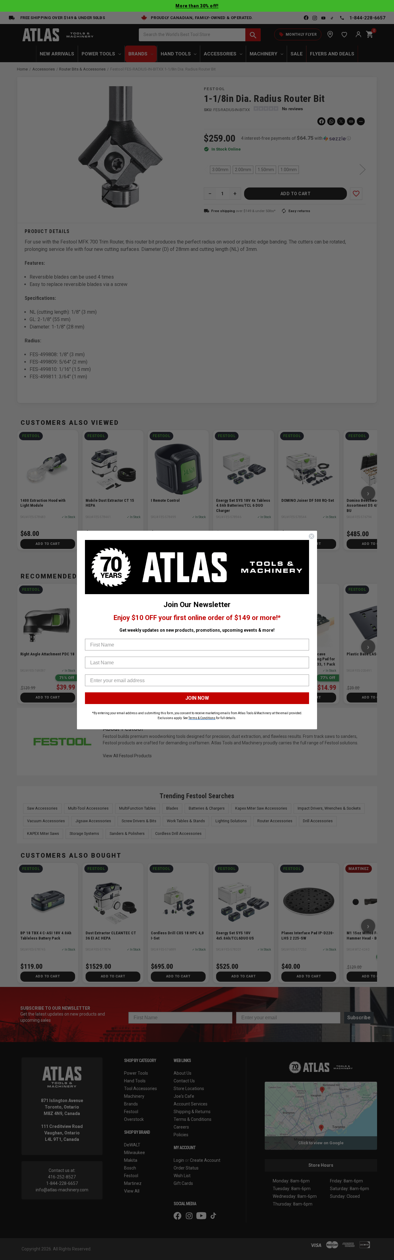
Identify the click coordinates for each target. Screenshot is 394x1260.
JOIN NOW (197, 698)
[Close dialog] (311, 536)
